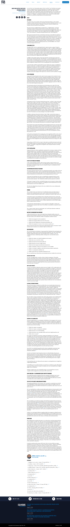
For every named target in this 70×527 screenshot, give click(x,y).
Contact (57, 2)
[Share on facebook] (17, 17)
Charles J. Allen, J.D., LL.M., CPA (38, 456)
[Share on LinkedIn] (19, 17)
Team (33, 2)
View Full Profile (35, 457)
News (51, 2)
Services (45, 2)
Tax (17, 12)
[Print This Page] (24, 17)
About (38, 2)
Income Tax (14, 12)
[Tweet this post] (22, 17)
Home (27, 2)
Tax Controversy (22, 12)
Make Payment (65, 2)
